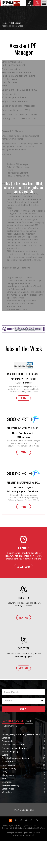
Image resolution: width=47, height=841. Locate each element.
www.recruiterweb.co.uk (24, 835)
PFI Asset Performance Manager (23, 482)
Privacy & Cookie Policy (23, 809)
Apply (23, 398)
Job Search (16, 23)
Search (23, 709)
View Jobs (23, 617)
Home (5, 23)
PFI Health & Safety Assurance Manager (23, 428)
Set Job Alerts (23, 566)
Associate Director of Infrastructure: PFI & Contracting (23, 374)
